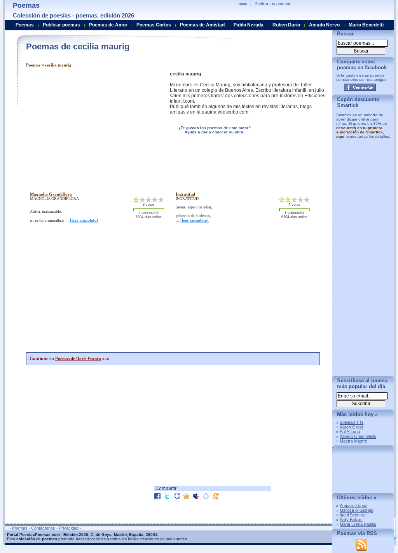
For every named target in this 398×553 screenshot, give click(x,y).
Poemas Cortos (153, 25)
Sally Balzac (351, 519)
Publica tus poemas (273, 3)
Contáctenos (43, 528)
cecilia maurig (58, 65)
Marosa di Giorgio (356, 510)
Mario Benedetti (366, 25)
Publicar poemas (61, 25)
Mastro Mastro (353, 441)
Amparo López (353, 505)
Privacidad (69, 528)
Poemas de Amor (108, 25)
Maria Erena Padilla (358, 524)
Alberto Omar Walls (358, 436)
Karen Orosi (351, 427)
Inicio (242, 3)
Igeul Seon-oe (353, 515)
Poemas (33, 65)
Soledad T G (351, 422)
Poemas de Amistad (202, 25)
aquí (340, 136)
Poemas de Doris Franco (78, 358)
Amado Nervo (324, 25)
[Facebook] (360, 87)
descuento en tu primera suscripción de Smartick (359, 130)
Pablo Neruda (249, 25)
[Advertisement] (91, 125)
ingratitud (185, 194)
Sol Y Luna (350, 431)
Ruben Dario (286, 25)
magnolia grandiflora (51, 194)
